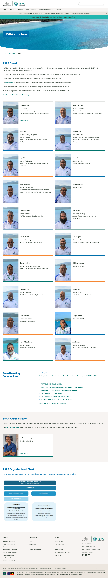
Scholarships (32, 544)
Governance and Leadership (10, 552)
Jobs (30, 547)
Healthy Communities (8, 555)
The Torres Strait (59, 544)
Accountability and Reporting (62, 552)
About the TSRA (59, 541)
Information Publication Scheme (44, 568)
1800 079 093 (88, 544)
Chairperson (9, 83)
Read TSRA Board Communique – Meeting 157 (53, 403)
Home (4, 9)
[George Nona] (28, 113)
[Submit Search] (104, 4)
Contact (58, 9)
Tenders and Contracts (35, 549)
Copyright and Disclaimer (14, 568)
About (10, 9)
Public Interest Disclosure (60, 568)
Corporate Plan (59, 549)
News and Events (59, 547)
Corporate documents (45, 9)
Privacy (4, 568)
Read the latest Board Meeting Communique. (16, 95)
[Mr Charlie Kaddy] (28, 445)
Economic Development (9, 541)
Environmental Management (10, 549)
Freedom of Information (28, 568)
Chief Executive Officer (12, 427)
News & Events (30, 9)
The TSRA (12, 54)
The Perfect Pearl (90, 568)
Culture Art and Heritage (9, 544)
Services (19, 9)
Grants (30, 541)
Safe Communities (7, 558)
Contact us (58, 555)
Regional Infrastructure (9, 560)
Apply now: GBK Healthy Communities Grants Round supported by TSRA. (54, 17)
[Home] (18, 3)
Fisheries (5, 547)
